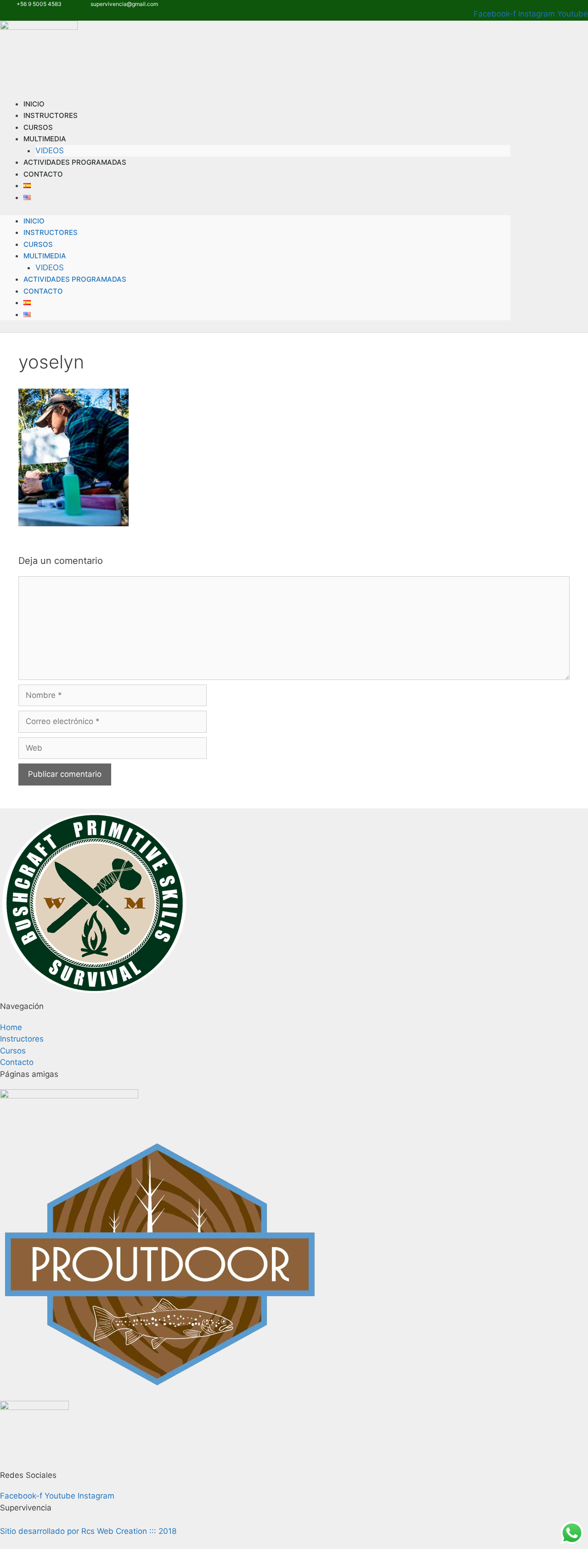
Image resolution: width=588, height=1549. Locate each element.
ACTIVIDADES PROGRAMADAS (74, 162)
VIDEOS (49, 267)
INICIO (34, 221)
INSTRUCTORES (50, 232)
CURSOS (38, 244)
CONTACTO (43, 174)
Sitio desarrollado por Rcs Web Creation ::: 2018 (88, 1531)
